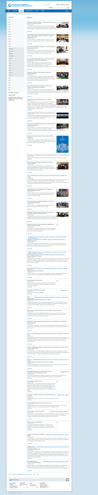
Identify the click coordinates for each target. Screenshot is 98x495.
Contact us (63, 4)
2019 (9, 36)
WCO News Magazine (13, 92)
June (10, 63)
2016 (9, 43)
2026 (9, 20)
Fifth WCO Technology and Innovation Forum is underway (39, 99)
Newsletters (12, 95)
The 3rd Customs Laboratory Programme (35, 411)
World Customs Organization (18, 13)
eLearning (42, 483)
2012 (9, 82)
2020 (9, 34)
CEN (31, 483)
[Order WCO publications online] (27, 487)
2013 (9, 80)
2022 (9, 29)
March (10, 70)
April (10, 67)
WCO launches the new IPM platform (34, 422)
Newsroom (30, 13)
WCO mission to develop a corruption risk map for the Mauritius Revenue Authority (44, 310)
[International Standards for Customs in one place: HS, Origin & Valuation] (17, 487)
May (10, 65)
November (11, 51)
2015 (33, 13)
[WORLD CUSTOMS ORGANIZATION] (9, 10)
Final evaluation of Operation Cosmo (35, 381)
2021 (9, 31)
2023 (9, 27)
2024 (9, 24)
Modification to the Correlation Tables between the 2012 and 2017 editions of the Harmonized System (48, 155)
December (11, 48)
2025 (9, 22)
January (10, 75)
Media (25, 13)
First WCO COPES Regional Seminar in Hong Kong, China (39, 402)
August (10, 58)
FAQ (67, 4)
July (10, 60)
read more (30, 31)
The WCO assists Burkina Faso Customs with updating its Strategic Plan (33, 448)
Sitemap (58, 4)
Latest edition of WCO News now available (36, 290)
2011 (9, 85)
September (11, 55)
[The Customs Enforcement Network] (37, 487)
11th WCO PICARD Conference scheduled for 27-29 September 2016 (41, 112)
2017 (9, 41)
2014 (9, 77)
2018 (9, 39)
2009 (9, 89)
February (11, 72)
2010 (9, 87)
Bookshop (22, 483)
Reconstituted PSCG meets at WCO (34, 280)
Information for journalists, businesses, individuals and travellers (16, 99)
